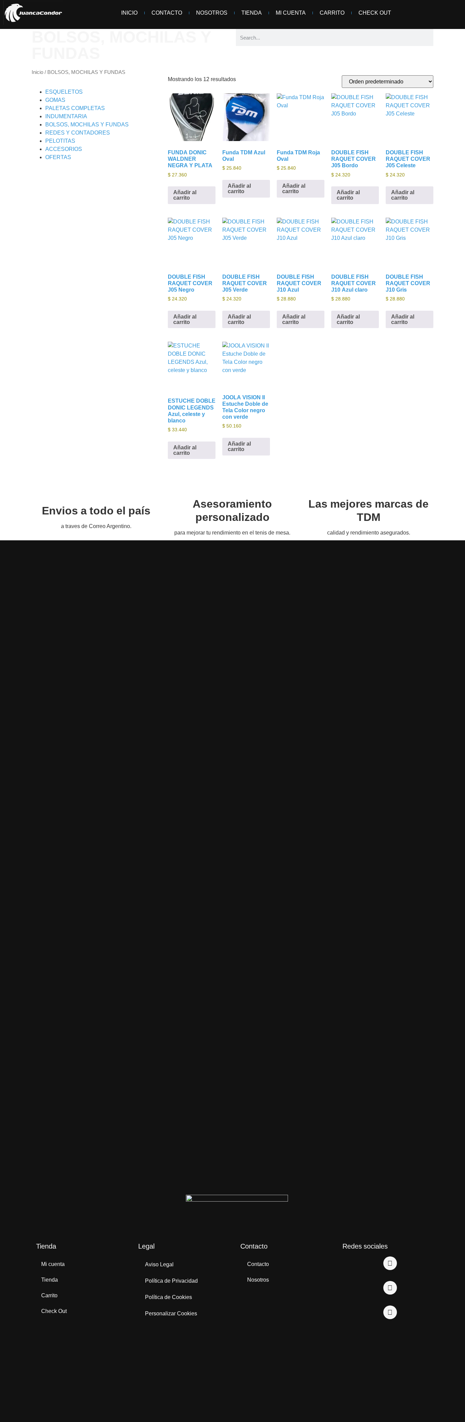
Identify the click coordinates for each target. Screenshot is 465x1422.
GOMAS (55, 100)
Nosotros (211, 13)
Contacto (166, 13)
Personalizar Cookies (171, 1313)
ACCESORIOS (63, 149)
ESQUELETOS (64, 92)
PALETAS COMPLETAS (75, 108)
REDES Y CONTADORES (77, 133)
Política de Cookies (168, 1297)
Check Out (374, 13)
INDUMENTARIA (66, 116)
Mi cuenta (53, 1264)
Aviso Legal (159, 1264)
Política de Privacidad (171, 1281)
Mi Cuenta (291, 13)
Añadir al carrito (184, 195)
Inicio (129, 13)
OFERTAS (58, 157)
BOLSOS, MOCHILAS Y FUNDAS (87, 124)
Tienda (251, 13)
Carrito (332, 13)
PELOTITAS (60, 141)
